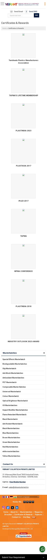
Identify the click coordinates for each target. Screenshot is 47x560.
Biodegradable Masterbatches (15, 364)
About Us (14, 512)
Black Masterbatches (11, 428)
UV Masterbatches (10, 405)
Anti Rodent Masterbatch (12, 424)
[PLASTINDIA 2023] (23, 105)
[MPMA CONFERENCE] (23, 247)
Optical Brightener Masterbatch (15, 401)
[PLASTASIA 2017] (23, 140)
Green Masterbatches (11, 442)
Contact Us (16, 517)
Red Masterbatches (10, 447)
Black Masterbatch (10, 419)
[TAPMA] (23, 210)
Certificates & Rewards (23, 515)
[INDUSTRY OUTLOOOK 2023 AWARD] (23, 316)
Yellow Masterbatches (11, 456)
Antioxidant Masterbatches (13, 378)
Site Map (26, 517)
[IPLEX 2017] (23, 175)
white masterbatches (11, 451)
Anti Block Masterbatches (13, 373)
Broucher (8, 515)
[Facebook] (8, 507)
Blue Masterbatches (11, 433)
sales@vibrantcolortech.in (19, 487)
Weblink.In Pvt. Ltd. (26, 529)
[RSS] (34, 517)
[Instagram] (3, 507)
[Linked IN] (16, 507)
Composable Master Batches (14, 387)
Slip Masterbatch (9, 368)
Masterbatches (10, 353)
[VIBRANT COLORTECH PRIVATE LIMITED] (22, 4)
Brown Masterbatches (11, 438)
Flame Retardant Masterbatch (14, 415)
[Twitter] (12, 507)
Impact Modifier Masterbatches (15, 410)
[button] (17, 482)
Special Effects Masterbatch (14, 359)
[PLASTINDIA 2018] (23, 280)
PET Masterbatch (10, 382)
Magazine (38, 512)
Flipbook (38, 515)
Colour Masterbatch (11, 396)
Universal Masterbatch (12, 392)
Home (4, 28)
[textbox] (21, 15)
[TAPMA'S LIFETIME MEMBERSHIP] (23, 70)
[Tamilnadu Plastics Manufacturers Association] (23, 34)
